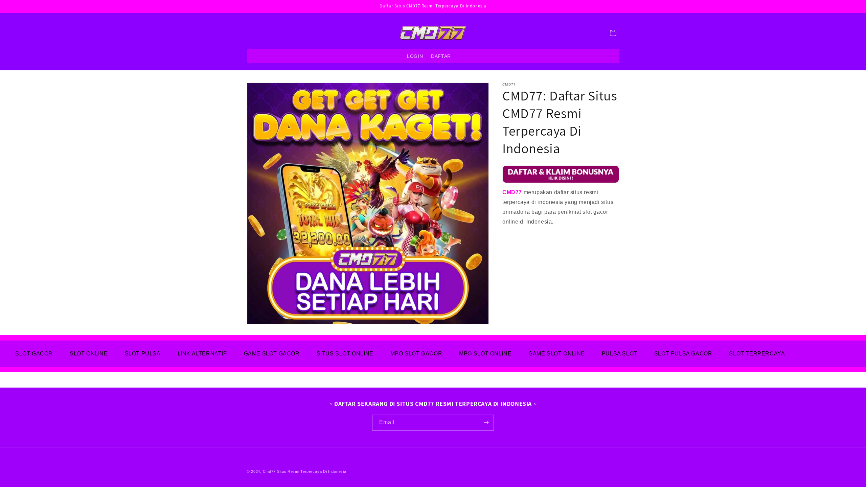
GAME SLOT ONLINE (556, 353)
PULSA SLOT (619, 353)
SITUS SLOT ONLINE (345, 353)
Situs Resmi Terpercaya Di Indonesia (311, 471)
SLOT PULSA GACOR (683, 353)
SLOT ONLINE (89, 353)
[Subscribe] (486, 423)
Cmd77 (269, 471)
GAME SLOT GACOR (272, 353)
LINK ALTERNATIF (202, 353)
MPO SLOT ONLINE (485, 353)
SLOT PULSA (143, 353)
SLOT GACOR (34, 353)
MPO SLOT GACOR (416, 353)
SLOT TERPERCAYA (757, 353)
